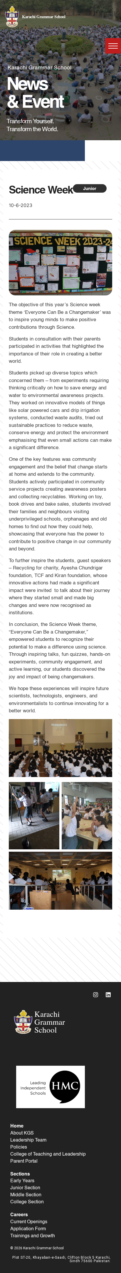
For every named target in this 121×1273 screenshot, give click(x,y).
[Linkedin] (108, 994)
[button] (113, 46)
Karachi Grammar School (43, 16)
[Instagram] (95, 994)
